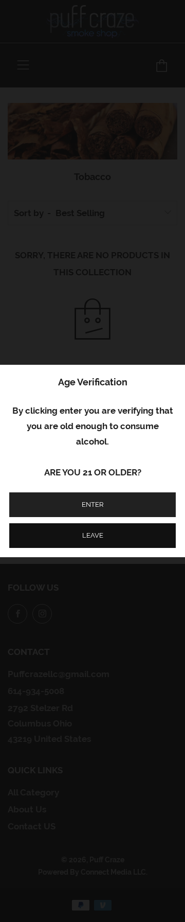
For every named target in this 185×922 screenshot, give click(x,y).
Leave (92, 535)
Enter (92, 504)
